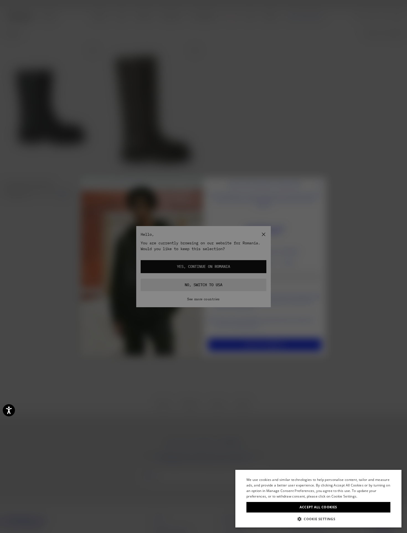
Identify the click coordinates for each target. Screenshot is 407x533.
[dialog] (318, 498)
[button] (318, 519)
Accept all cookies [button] (318, 507)
